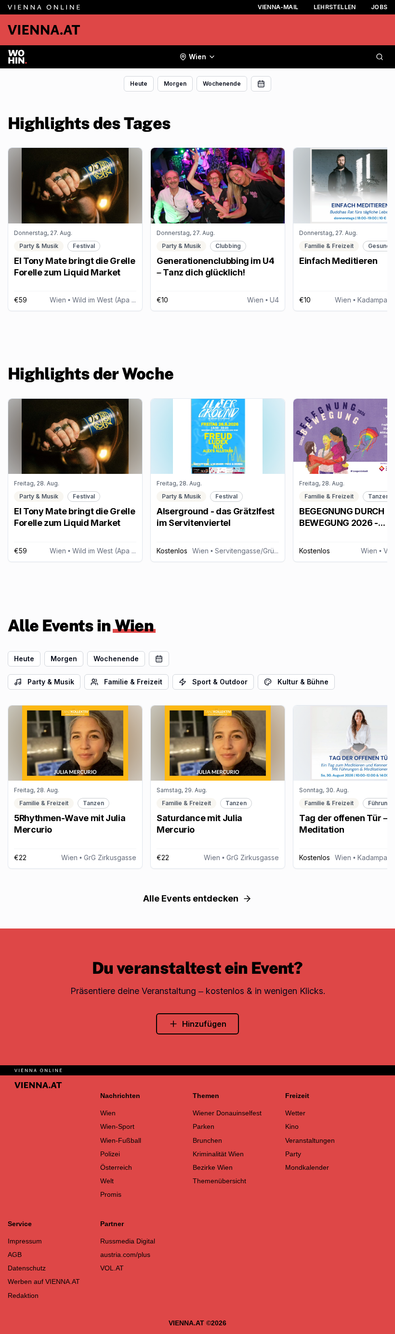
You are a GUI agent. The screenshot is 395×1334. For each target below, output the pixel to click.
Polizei (110, 1154)
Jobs (379, 7)
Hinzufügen (204, 1024)
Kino (292, 1126)
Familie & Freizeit (133, 682)
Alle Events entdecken (190, 898)
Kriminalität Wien (218, 1154)
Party (293, 1154)
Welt (107, 1181)
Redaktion (23, 1295)
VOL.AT (112, 1268)
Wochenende (222, 83)
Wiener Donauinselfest (227, 1113)
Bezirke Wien (213, 1167)
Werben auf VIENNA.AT (44, 1281)
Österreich (116, 1167)
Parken (203, 1126)
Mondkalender (307, 1167)
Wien (108, 1113)
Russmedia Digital (127, 1241)
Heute (138, 83)
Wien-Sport (117, 1126)
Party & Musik (50, 682)
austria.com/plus (125, 1254)
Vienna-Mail (278, 7)
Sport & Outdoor (220, 682)
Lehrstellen (335, 7)
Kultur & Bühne (303, 682)
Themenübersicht (219, 1181)
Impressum (25, 1241)
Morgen (175, 83)
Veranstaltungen (310, 1140)
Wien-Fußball (120, 1140)
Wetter (295, 1113)
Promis (110, 1194)
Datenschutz (27, 1268)
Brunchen (207, 1140)
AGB (15, 1254)
